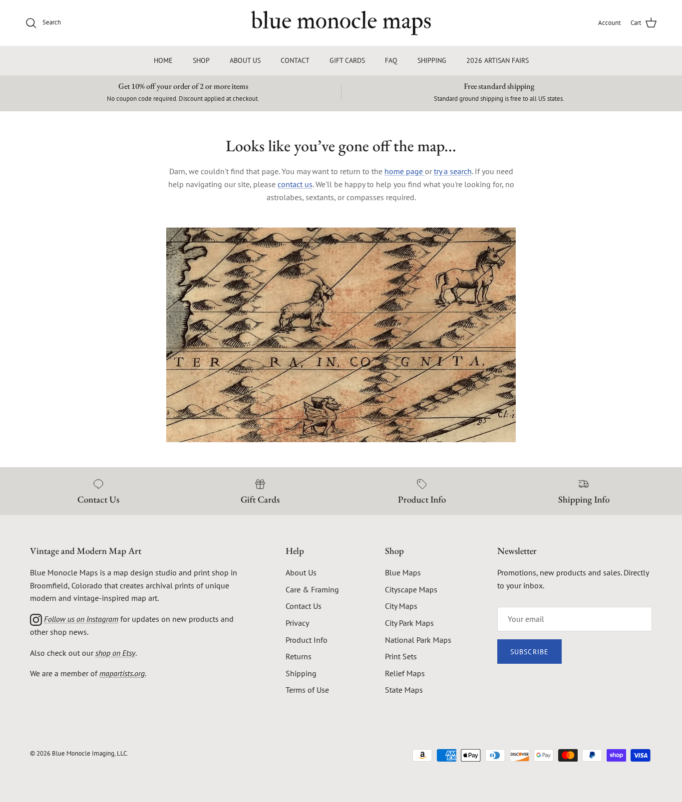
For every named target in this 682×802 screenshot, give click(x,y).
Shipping (301, 673)
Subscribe (529, 651)
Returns (299, 656)
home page (404, 171)
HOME (163, 60)
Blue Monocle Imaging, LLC (89, 753)
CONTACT (295, 60)
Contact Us (304, 606)
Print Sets (401, 656)
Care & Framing (312, 589)
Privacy (297, 623)
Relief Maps (405, 673)
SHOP (201, 60)
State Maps (404, 690)
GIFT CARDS (347, 60)
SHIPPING (431, 60)
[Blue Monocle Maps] (341, 23)
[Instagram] (36, 619)
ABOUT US (245, 60)
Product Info (307, 640)
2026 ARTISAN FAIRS (497, 60)
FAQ (391, 60)
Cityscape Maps (411, 589)
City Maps (401, 606)
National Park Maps (418, 640)
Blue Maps (403, 572)
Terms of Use (307, 690)
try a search (453, 171)
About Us (301, 572)
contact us (295, 184)
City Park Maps (409, 623)
